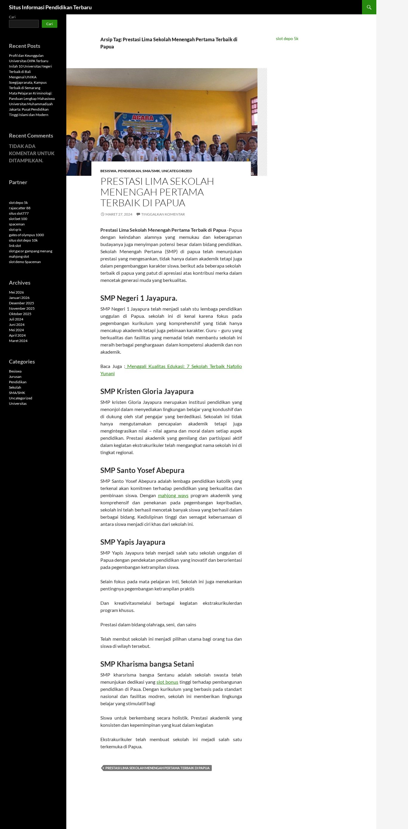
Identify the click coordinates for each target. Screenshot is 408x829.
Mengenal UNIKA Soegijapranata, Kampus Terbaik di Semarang (28, 82)
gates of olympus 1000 (26, 235)
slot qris (15, 229)
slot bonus (167, 682)
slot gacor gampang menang (30, 251)
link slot (15, 245)
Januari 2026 (19, 297)
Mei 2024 (16, 330)
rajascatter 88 (19, 208)
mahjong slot (19, 256)
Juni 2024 (16, 324)
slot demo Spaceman (25, 261)
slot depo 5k (287, 38)
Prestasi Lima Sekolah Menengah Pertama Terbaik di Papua (157, 192)
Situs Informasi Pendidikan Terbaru (50, 7)
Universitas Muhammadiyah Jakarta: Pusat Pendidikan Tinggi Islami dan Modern (31, 109)
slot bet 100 (18, 218)
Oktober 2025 (20, 314)
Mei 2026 (16, 292)
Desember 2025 (21, 303)
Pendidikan (129, 171)
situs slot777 (19, 213)
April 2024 (17, 335)
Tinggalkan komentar (163, 214)
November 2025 (22, 308)
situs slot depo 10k (23, 240)
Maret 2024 (18, 340)
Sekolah (15, 387)
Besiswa (108, 171)
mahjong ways (173, 495)
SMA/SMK (151, 171)
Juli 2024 (16, 319)
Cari (12, 17)
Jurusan (15, 376)
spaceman (17, 224)
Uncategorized (177, 171)
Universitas (18, 403)
